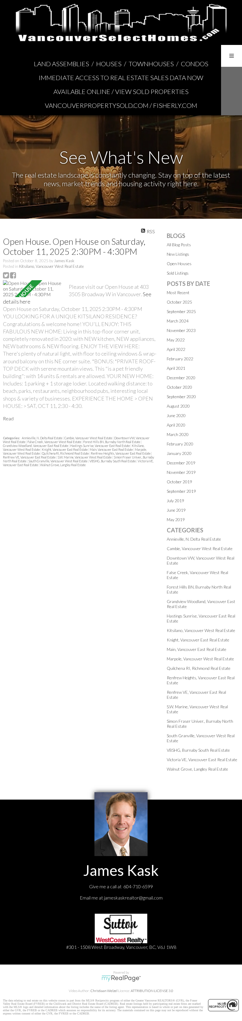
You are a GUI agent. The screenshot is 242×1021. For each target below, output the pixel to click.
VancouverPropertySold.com (96, 105)
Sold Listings (178, 272)
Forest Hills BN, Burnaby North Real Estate (112, 442)
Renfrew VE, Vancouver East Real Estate (29, 457)
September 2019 (181, 491)
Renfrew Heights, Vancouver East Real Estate (121, 453)
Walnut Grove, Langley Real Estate (63, 465)
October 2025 (179, 301)
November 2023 (181, 330)
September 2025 (181, 311)
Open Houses (179, 263)
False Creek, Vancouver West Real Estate (54, 442)
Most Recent (178, 292)
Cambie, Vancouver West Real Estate (88, 438)
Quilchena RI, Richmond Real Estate (65, 453)
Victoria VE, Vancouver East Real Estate (202, 759)
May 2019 (176, 519)
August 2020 (178, 406)
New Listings (178, 254)
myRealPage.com (121, 978)
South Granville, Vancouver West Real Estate (58, 461)
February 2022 (180, 358)
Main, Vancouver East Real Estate (111, 449)
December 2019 (181, 462)
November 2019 (181, 472)
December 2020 (181, 377)
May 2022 (176, 339)
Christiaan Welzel (103, 990)
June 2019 (176, 510)
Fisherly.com (175, 105)
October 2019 (179, 481)
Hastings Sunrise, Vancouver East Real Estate (100, 446)
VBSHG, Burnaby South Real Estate (112, 461)
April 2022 (176, 349)
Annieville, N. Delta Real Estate (42, 438)
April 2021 (176, 368)
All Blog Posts (179, 244)
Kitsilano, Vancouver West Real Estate (51, 266)
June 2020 (176, 415)
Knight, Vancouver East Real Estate (65, 449)
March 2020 (178, 434)
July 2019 (175, 500)
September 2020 (181, 396)
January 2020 (179, 453)
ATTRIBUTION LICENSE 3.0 (152, 990)
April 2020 (176, 424)
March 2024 (178, 320)
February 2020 (180, 443)
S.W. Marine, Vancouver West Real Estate (85, 457)
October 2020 (179, 387)
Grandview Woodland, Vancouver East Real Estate (36, 446)
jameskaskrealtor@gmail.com (133, 897)
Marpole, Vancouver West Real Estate (200, 658)
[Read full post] (33, 288)
